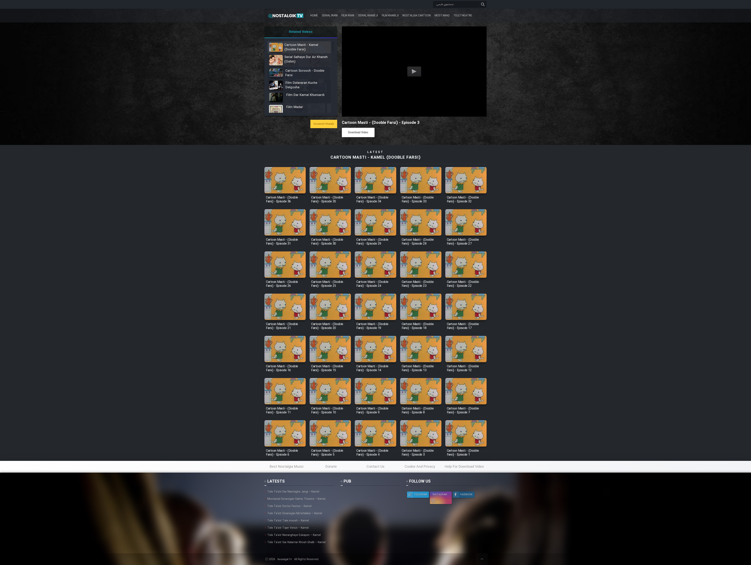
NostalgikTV (285, 559)
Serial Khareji (368, 15)
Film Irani (347, 15)
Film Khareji (390, 15)
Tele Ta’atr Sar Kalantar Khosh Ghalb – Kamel (296, 542)
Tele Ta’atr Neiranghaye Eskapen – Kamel (294, 535)
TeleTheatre (463, 15)
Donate (331, 466)
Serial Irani (330, 15)
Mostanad (442, 15)
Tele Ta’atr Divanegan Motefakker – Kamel (294, 513)
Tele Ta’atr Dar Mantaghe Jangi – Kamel (293, 492)
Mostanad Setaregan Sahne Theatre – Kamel (296, 499)
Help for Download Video (464, 466)
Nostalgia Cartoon (416, 15)
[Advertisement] (370, 514)
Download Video (358, 132)
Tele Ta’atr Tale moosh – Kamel (288, 521)
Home (314, 15)
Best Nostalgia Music (287, 466)
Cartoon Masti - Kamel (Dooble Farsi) (375, 157)
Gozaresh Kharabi (324, 124)
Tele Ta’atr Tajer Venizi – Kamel (288, 528)
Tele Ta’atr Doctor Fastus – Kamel (289, 506)
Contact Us (375, 466)
